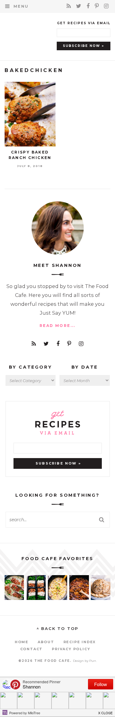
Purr (92, 661)
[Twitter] (80, 6)
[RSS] (70, 6)
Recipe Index (79, 642)
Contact (31, 649)
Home (22, 642)
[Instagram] (106, 6)
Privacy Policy (71, 649)
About (46, 642)
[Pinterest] (97, 6)
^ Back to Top (57, 628)
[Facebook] (89, 6)
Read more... (57, 325)
